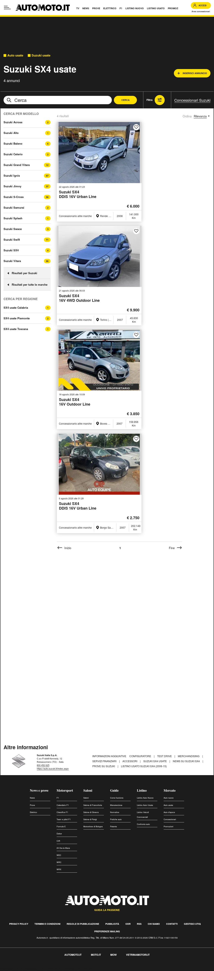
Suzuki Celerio (13, 154)
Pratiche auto (116, 819)
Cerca (125, 99)
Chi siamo (154, 923)
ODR (128, 923)
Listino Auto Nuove (145, 797)
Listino (142, 790)
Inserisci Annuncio (195, 73)
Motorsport (65, 790)
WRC (59, 862)
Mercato (170, 790)
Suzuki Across (13, 122)
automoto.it (73, 955)
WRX (59, 869)
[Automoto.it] (43, 8)
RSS (139, 923)
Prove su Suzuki (104, 766)
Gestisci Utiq (192, 923)
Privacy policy (18, 923)
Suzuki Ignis (12, 175)
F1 (58, 797)
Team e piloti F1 (64, 819)
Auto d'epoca (169, 812)
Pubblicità (112, 923)
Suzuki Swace (13, 229)
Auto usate (15, 55)
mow (113, 955)
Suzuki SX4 (11, 250)
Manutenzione (116, 805)
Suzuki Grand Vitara (17, 165)
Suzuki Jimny (12, 186)
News (32, 797)
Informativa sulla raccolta (18, 968)
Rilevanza (200, 116)
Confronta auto (143, 824)
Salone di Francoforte (92, 805)
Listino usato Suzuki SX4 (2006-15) (144, 766)
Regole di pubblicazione (83, 923)
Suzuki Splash (13, 218)
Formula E (61, 826)
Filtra (149, 100)
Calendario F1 (63, 805)
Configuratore (140, 756)
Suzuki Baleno (13, 143)
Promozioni (168, 826)
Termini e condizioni (47, 923)
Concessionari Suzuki (192, 100)
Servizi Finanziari (104, 761)
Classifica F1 (62, 812)
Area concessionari (201, 11)
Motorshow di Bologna (93, 826)
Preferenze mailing (107, 931)
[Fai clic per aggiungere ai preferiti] (136, 127)
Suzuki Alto (11, 133)
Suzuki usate (41, 55)
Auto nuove (168, 797)
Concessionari (170, 819)
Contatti (172, 923)
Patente (113, 826)
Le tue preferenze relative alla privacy (65, 968)
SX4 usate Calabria (16, 308)
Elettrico (33, 812)
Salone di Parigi (90, 819)
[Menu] (7, 7)
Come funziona (116, 797)
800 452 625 (43, 765)
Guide (114, 790)
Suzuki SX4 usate (155, 761)
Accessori (130, 761)
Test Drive (164, 756)
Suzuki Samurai (14, 207)
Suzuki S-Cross (14, 197)
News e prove (39, 790)
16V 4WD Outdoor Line (79, 298)
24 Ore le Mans (63, 848)
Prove (32, 805)
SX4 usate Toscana (16, 329)
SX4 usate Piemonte (17, 318)
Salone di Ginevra (91, 812)
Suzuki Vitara (12, 261)
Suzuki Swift (12, 239)
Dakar (59, 833)
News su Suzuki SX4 (186, 761)
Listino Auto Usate (145, 805)
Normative (114, 812)
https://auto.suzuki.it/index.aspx (53, 768)
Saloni (87, 790)
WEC (59, 855)
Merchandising (189, 756)
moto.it (96, 955)
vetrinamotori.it (138, 955)
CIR (58, 841)
